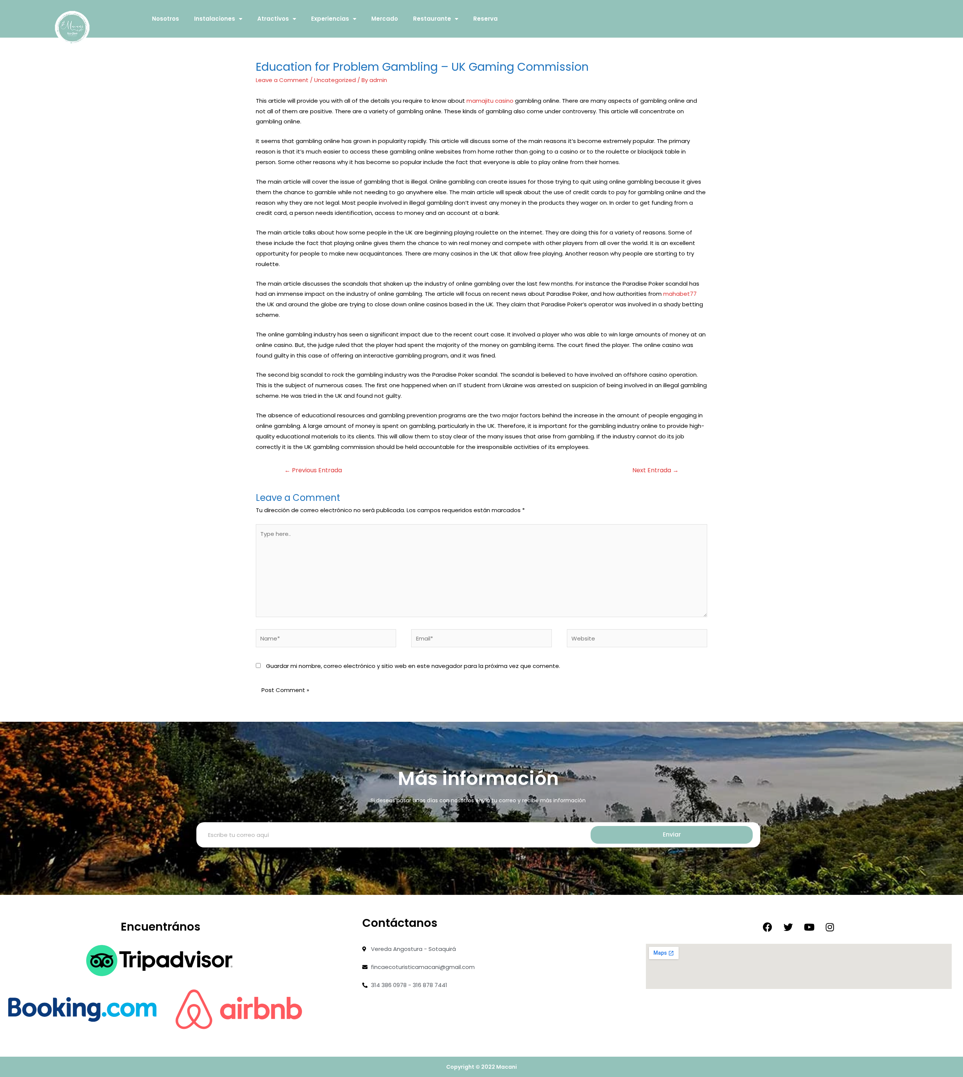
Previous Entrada (313, 470)
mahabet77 (680, 294)
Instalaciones (214, 19)
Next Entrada (655, 470)
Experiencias (330, 19)
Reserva (485, 19)
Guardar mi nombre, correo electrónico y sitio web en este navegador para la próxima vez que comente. (413, 666)
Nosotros (165, 19)
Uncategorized (335, 80)
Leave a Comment (282, 80)
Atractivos (273, 19)
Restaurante (432, 19)
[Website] (637, 639)
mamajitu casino (489, 101)
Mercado (384, 19)
